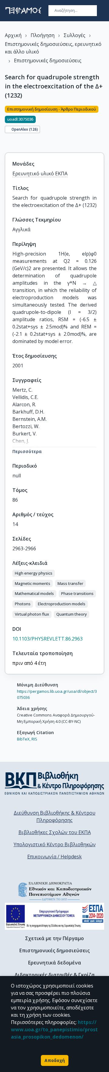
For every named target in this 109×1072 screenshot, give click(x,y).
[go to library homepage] (54, 783)
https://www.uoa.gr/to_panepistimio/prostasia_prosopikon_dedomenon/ (54, 1029)
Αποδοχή (55, 1060)
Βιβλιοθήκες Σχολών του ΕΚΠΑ (54, 832)
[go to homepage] (23, 10)
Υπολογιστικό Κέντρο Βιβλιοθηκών (55, 844)
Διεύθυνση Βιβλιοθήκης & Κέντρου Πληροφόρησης (54, 816)
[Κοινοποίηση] (7, 142)
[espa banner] (54, 916)
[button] (33, 573)
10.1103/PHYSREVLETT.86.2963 (47, 638)
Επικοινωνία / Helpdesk (54, 856)
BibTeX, (24, 739)
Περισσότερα (27, 451)
